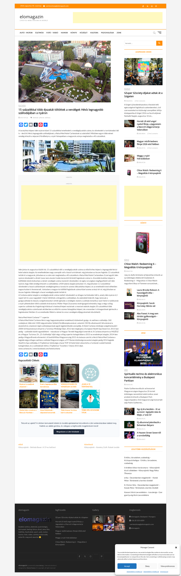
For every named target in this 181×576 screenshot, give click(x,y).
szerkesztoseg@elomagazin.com (57, 6)
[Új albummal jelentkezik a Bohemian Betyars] (129, 424)
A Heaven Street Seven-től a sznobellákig (149, 434)
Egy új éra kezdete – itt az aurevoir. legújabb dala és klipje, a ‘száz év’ (149, 412)
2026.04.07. (141, 439)
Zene (119, 33)
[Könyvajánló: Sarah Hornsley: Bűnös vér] (129, 305)
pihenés (41, 118)
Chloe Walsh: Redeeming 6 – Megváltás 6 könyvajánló (149, 172)
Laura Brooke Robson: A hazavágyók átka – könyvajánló (148, 293)
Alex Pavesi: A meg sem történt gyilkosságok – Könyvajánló (147, 316)
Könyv (74, 33)
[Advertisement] (118, 17)
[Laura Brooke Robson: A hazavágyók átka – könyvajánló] (129, 292)
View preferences (168, 566)
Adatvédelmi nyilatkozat (134, 572)
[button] (176, 547)
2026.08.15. (129, 101)
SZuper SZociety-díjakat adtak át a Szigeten (71, 517)
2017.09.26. (24, 118)
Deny (147, 566)
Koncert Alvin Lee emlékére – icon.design (140, 492)
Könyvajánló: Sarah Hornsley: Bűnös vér (146, 304)
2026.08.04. (141, 133)
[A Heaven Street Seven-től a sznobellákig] (129, 435)
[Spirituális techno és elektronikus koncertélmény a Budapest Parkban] (143, 352)
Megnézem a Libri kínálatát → (69, 432)
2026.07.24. (141, 177)
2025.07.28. (141, 323)
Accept (127, 566)
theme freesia (31, 568)
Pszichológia (107, 33)
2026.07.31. (141, 148)
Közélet (83, 33)
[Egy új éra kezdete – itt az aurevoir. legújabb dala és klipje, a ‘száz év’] (129, 411)
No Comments (140, 101)
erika (126, 478)
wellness (47, 118)
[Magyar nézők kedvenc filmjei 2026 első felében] (129, 143)
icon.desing (39, 565)
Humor (64, 33)
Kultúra (94, 33)
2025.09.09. (141, 310)
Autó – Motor (26, 33)
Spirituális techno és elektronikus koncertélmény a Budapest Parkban (143, 377)
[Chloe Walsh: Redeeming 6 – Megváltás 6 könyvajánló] (129, 172)
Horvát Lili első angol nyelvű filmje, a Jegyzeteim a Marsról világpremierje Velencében (149, 125)
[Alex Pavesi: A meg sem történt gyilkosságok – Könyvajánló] (129, 315)
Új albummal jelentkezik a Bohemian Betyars (149, 424)
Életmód (39, 33)
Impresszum (164, 572)
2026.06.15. (141, 299)
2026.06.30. (129, 384)
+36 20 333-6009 (137, 520)
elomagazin (31, 16)
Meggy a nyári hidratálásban (143, 157)
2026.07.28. (141, 162)
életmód (35, 118)
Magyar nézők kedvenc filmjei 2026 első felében (148, 143)
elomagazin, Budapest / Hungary (143, 517)
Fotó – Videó (52, 33)
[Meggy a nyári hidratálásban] (129, 158)
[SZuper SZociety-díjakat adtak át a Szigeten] (143, 71)
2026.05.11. (141, 429)
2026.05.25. (141, 418)
